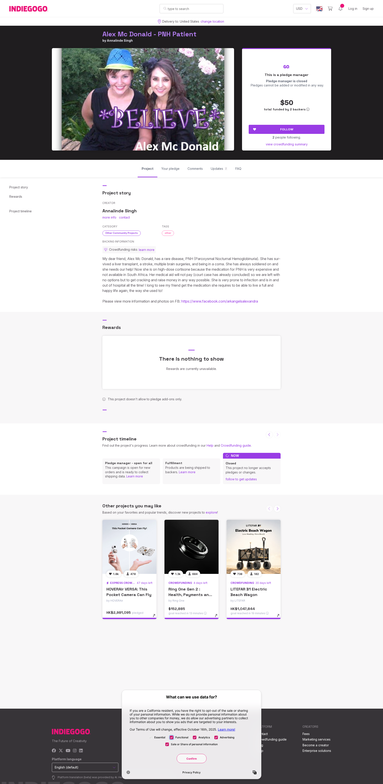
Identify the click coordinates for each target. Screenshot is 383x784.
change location (212, 21)
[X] (61, 751)
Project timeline (20, 211)
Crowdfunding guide (236, 445)
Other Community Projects (121, 233)
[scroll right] (277, 508)
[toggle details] (156, 618)
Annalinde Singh (120, 40)
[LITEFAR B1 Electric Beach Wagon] (254, 547)
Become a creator (316, 745)
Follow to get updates (241, 479)
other (168, 233)
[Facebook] (54, 751)
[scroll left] (269, 434)
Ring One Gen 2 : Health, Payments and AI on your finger (189, 595)
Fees (306, 734)
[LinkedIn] (81, 751)
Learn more (134, 476)
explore (211, 512)
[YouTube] (68, 751)
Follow (286, 129)
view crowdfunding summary (287, 144)
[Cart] (330, 9)
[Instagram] (74, 751)
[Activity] (340, 9)
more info (109, 217)
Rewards (15, 196)
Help (210, 445)
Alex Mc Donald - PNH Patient (149, 34)
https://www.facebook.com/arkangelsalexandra (219, 301)
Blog (259, 745)
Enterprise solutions (317, 751)
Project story (18, 187)
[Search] (165, 8)
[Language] (319, 8)
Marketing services (316, 739)
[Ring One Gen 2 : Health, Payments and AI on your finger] (191, 547)
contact (124, 217)
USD (299, 8)
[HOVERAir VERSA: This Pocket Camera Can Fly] (129, 547)
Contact (262, 734)
